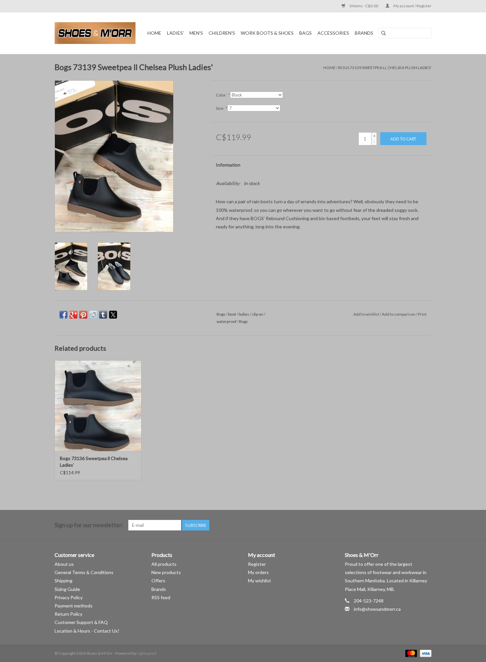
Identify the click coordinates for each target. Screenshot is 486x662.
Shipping (63, 580)
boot (232, 314)
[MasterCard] (410, 652)
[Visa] (424, 652)
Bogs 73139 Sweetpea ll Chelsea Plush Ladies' (384, 67)
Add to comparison (399, 314)
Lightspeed (146, 653)
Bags (305, 33)
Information (228, 165)
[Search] (383, 33)
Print (422, 314)
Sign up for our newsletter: (89, 525)
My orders (258, 572)
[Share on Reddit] (93, 315)
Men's (196, 33)
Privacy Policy (69, 597)
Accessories (333, 33)
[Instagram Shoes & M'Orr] (426, 525)
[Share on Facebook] (63, 315)
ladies (244, 314)
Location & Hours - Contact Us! (87, 631)
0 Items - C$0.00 (364, 5)
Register (257, 564)
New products (166, 572)
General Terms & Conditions (84, 572)
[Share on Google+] (73, 315)
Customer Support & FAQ (81, 622)
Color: (222, 95)
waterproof (226, 321)
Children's (222, 33)
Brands (364, 33)
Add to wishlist (366, 314)
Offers (158, 580)
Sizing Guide (67, 589)
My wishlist (259, 580)
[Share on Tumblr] (103, 315)
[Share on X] (113, 315)
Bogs (221, 314)
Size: (221, 108)
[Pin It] (83, 315)
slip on (257, 314)
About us (64, 564)
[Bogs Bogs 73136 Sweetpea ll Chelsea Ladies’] (98, 405)
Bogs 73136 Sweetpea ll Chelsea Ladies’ (94, 461)
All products (164, 564)
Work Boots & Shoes (267, 33)
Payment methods (74, 605)
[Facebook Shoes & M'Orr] (414, 525)
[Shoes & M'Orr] (96, 33)
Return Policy (68, 614)
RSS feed (160, 597)
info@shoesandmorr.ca (377, 609)
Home (154, 33)
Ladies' (175, 33)
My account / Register (412, 5)
